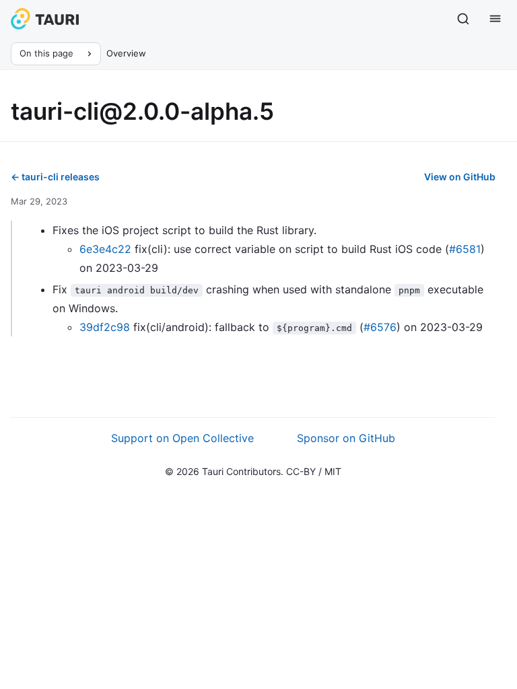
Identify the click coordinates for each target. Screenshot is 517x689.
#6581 (465, 249)
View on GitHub (459, 176)
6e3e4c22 (105, 249)
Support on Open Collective (182, 438)
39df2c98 (104, 327)
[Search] (463, 18)
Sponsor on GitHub (346, 438)
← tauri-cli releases (55, 176)
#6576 (380, 327)
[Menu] (495, 19)
